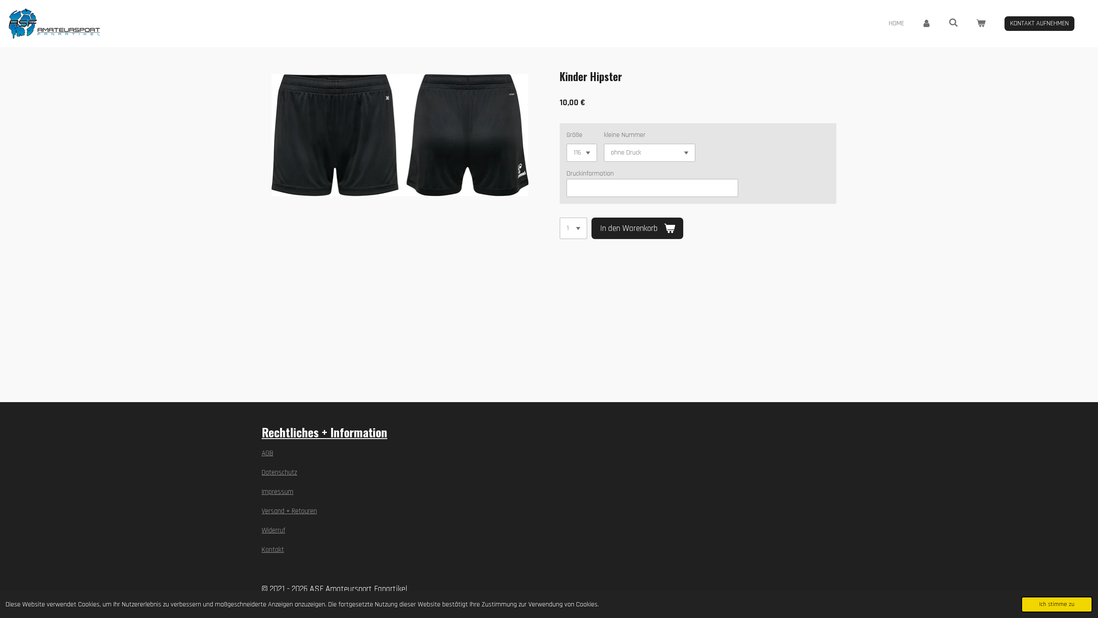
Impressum (277, 492)
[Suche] (953, 23)
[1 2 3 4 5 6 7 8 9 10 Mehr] (573, 228)
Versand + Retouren (289, 511)
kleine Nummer (625, 134)
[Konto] (926, 23)
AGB (267, 453)
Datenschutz (279, 472)
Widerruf (273, 530)
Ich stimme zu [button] (1056, 604)
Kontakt (273, 549)
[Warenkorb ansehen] (981, 23)
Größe (574, 134)
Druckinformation (590, 173)
